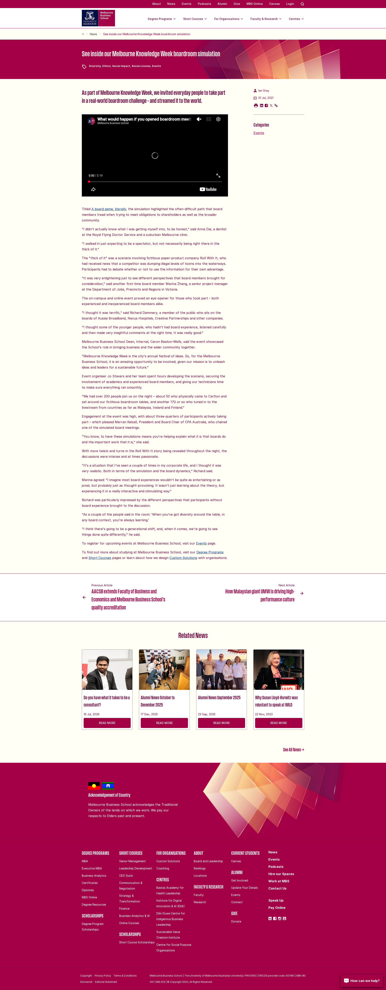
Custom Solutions (183, 558)
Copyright (86, 975)
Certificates (90, 883)
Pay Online (276, 908)
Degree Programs (160, 18)
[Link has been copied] (276, 105)
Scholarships (92, 915)
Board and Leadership (208, 861)
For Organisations (226, 18)
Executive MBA (92, 868)
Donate (236, 921)
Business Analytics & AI (134, 915)
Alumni (222, 3)
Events (186, 3)
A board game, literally (108, 209)
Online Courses (129, 923)
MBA (85, 861)
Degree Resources (94, 904)
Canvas (274, 3)
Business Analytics (94, 875)
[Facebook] (274, 918)
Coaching (162, 868)
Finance (124, 908)
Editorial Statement (106, 981)
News (171, 3)
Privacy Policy (102, 975)
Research (200, 902)
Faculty (199, 895)
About (156, 3)
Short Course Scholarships (137, 942)
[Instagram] (279, 918)
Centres (294, 18)
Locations (200, 875)
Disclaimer (86, 981)
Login (290, 3)
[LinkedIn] (270, 918)
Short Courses (193, 18)
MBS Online (254, 3)
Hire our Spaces (281, 874)
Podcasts (204, 3)
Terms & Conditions (125, 975)
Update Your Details (244, 887)
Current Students (245, 853)
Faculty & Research (264, 18)
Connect (237, 902)
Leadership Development (135, 868)
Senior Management (132, 861)
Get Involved (239, 880)
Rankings (200, 868)
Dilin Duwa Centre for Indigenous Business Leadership (170, 919)
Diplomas (88, 890)
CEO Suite (126, 875)
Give (237, 3)
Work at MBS (278, 881)
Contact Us (277, 888)
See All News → (293, 749)
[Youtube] (284, 918)
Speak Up (275, 900)
